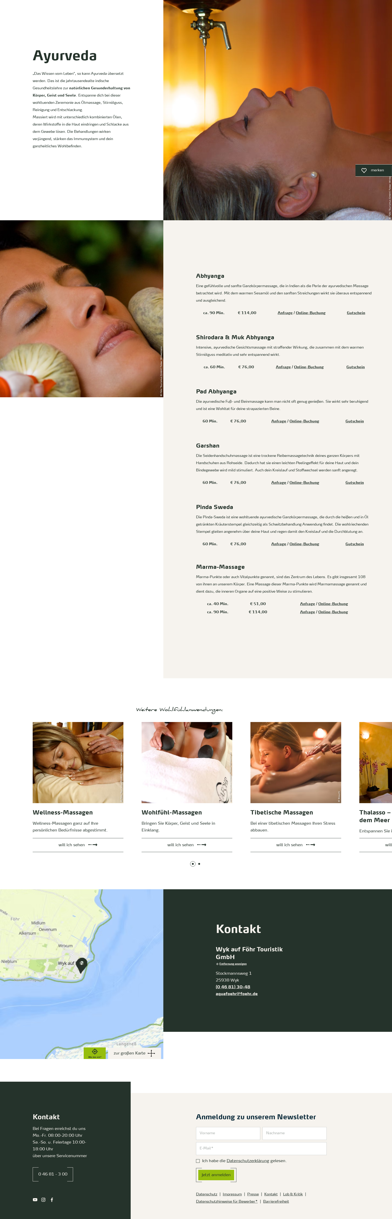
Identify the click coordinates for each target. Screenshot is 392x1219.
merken (369, 171)
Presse (253, 1194)
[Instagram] (43, 1199)
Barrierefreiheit (276, 1202)
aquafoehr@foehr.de (237, 994)
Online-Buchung (311, 313)
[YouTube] (35, 1199)
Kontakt (271, 1194)
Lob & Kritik (293, 1194)
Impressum (232, 1194)
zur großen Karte (129, 1053)
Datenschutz (206, 1194)
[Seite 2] (199, 864)
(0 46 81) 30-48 (233, 987)
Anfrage (285, 313)
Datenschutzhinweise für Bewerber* (227, 1202)
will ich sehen (39, 723)
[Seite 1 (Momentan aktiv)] (193, 864)
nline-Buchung (334, 612)
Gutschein (356, 313)
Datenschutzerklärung (248, 1161)
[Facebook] (51, 1199)
